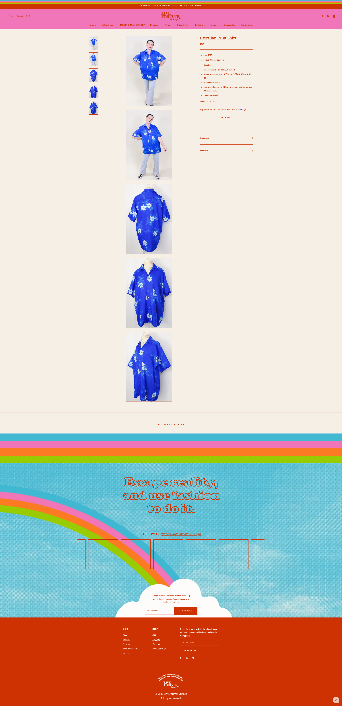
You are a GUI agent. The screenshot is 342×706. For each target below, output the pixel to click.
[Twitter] (210, 101)
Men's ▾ (214, 25)
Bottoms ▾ (200, 25)
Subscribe (185, 611)
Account (126, 639)
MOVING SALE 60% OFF (132, 25)
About (10, 16)
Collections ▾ (108, 25)
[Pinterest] (214, 101)
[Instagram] (187, 657)
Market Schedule (130, 648)
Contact (19, 16)
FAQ (28, 16)
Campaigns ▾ (247, 25)
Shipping (204, 138)
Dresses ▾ (155, 25)
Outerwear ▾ (183, 25)
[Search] (322, 16)
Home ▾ (92, 25)
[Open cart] (334, 16)
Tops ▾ (168, 25)
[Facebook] (207, 101)
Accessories (229, 25)
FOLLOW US (171, 534)
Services (126, 653)
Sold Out (226, 118)
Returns (204, 150)
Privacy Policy (159, 648)
